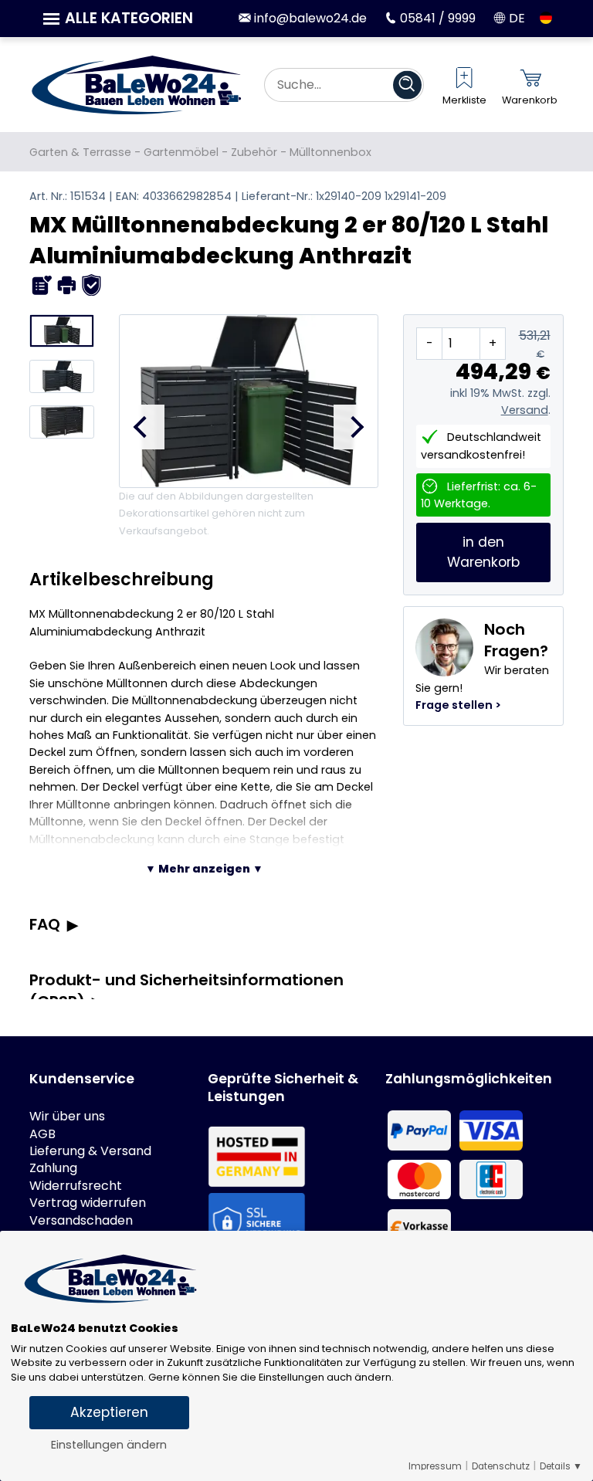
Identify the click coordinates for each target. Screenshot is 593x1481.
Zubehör (254, 152)
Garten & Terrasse (80, 152)
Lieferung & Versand (90, 1151)
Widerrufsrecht (75, 1186)
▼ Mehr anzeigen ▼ (204, 868)
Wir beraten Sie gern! (482, 665)
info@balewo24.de (308, 18)
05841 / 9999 (436, 18)
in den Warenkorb (483, 552)
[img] (42, 285)
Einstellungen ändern (109, 1444)
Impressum (435, 1466)
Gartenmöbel (181, 152)
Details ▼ (561, 1466)
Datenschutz (501, 1466)
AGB (42, 1134)
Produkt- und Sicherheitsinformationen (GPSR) (186, 990)
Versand (524, 410)
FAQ (44, 924)
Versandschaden (81, 1220)
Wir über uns (67, 1116)
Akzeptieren (109, 1412)
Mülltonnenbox (330, 152)
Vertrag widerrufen (87, 1203)
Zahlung (53, 1168)
